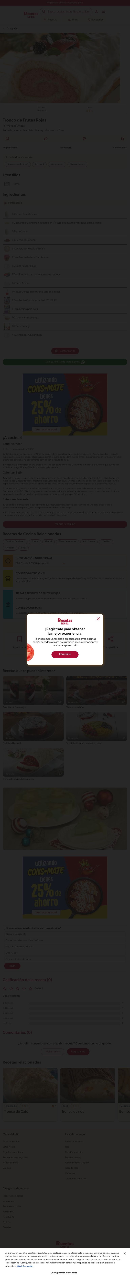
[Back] (98, 619)
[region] (65, 1263)
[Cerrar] (124, 1253)
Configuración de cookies (64, 1273)
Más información (25, 1266)
